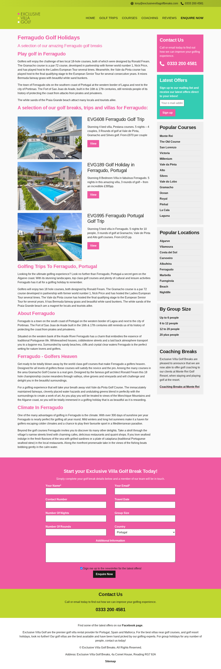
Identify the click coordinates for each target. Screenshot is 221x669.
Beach (164, 286)
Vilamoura (166, 246)
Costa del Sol (168, 252)
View (93, 143)
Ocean (164, 193)
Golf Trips (108, 18)
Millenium (166, 158)
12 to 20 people (170, 329)
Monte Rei (166, 136)
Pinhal (164, 204)
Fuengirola (167, 280)
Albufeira (166, 263)
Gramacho (166, 187)
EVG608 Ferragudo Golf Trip (115, 119)
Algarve (165, 241)
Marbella (165, 275)
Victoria (165, 153)
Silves (164, 175)
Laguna (165, 215)
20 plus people (169, 334)
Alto (162, 170)
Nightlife (165, 292)
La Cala (165, 210)
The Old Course (170, 141)
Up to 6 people (169, 317)
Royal (163, 198)
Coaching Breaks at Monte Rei (179, 386)
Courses (129, 18)
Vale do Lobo (168, 181)
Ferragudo (167, 269)
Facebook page (132, 625)
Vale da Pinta (168, 164)
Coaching (149, 18)
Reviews (169, 18)
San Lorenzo (168, 147)
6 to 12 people (169, 323)
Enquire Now (192, 18)
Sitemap (110, 661)
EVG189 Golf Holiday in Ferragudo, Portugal (110, 167)
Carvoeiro (166, 258)
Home (90, 18)
